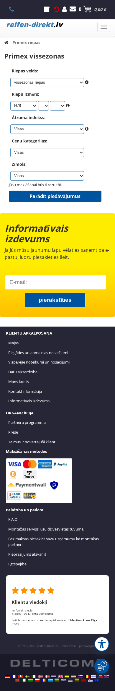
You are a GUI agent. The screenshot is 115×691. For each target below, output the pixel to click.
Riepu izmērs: (25, 94)
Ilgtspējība (17, 564)
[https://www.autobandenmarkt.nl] (53, 676)
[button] (101, 644)
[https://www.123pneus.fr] (14, 676)
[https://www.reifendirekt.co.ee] (70, 680)
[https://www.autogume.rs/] (90, 680)
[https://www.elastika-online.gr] (50, 680)
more (15, 623)
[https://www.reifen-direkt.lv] (83, 680)
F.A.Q (12, 519)
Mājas (13, 342)
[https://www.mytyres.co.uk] (60, 676)
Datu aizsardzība (22, 371)
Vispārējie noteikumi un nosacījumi (39, 362)
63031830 (15, 9)
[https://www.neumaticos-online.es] (67, 676)
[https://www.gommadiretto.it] (34, 676)
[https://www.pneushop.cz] (100, 676)
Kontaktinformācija (25, 391)
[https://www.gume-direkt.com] (80, 676)
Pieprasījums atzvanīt (27, 554)
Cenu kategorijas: (29, 141)
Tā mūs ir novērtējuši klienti (32, 442)
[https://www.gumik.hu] (30, 680)
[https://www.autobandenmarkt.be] (87, 676)
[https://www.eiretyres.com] (24, 680)
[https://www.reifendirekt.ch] (20, 676)
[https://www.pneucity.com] (17, 680)
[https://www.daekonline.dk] (47, 676)
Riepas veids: (25, 71)
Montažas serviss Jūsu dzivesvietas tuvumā (45, 529)
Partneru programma (27, 422)
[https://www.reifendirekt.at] (73, 676)
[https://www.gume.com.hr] (63, 680)
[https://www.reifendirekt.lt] (77, 680)
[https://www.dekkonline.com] (40, 676)
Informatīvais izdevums (29, 400)
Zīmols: (19, 164)
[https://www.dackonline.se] (27, 676)
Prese (13, 432)
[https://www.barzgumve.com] (57, 680)
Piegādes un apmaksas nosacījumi (38, 352)
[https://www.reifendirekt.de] (7, 676)
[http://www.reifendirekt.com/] (96, 680)
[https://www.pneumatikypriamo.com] (106, 676)
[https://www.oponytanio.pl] (37, 680)
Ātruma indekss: (28, 117)
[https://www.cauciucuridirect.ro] (43, 680)
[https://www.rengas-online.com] (93, 676)
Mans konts (18, 381)
